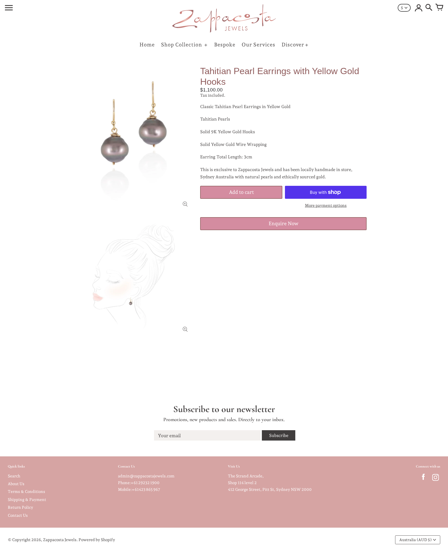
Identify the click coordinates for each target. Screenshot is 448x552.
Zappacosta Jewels (59, 539)
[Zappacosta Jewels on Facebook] (423, 478)
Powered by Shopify (97, 539)
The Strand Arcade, (246, 475)
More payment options (326, 205)
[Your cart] (439, 8)
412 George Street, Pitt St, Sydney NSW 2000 (270, 489)
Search (14, 475)
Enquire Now (283, 224)
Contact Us (18, 515)
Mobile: (125, 489)
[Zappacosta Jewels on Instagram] (435, 478)
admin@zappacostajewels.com (146, 475)
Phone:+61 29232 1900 (138, 482)
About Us (16, 483)
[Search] (429, 8)
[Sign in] (418, 8)
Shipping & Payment (27, 499)
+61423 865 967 (146, 489)
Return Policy (20, 507)
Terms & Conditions (26, 491)
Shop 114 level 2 (242, 482)
